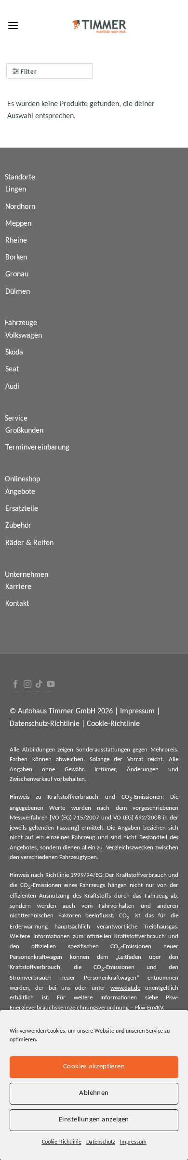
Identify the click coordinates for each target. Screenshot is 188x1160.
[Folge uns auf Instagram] (27, 684)
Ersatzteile (21, 509)
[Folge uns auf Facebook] (15, 684)
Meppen (18, 224)
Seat (12, 369)
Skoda (14, 352)
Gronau (16, 274)
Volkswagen (23, 336)
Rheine (16, 241)
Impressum (133, 1142)
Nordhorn (20, 207)
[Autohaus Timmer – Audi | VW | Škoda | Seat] (100, 26)
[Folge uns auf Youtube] (50, 684)
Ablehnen (94, 1093)
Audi (12, 387)
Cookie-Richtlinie (61, 1142)
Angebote (20, 492)
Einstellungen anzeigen (94, 1119)
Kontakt (17, 604)
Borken (16, 257)
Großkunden (24, 431)
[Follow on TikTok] (39, 684)
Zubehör (18, 526)
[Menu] (13, 25)
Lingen (15, 189)
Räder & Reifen (29, 543)
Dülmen (17, 292)
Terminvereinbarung (37, 447)
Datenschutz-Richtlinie (45, 724)
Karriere (18, 587)
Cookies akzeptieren (94, 1066)
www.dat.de (125, 988)
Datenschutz (100, 1142)
